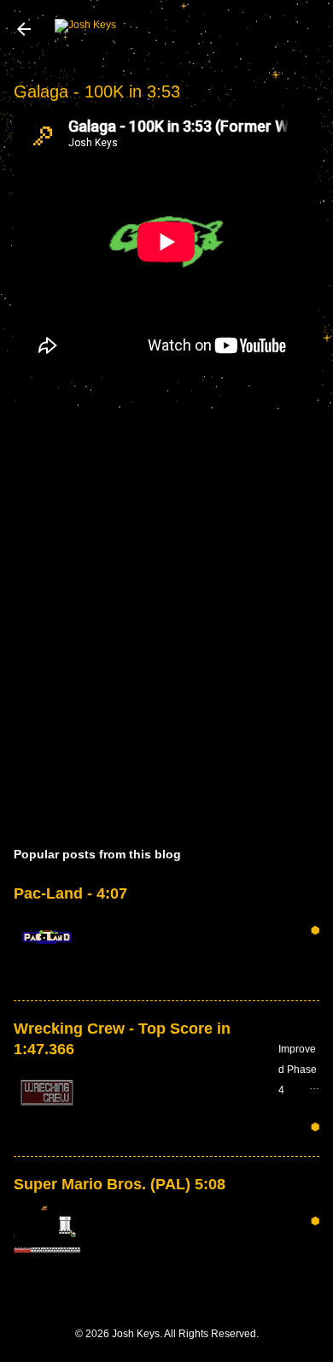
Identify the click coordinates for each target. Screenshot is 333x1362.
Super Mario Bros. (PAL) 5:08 (119, 1184)
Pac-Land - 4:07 (70, 893)
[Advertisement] (166, 620)
